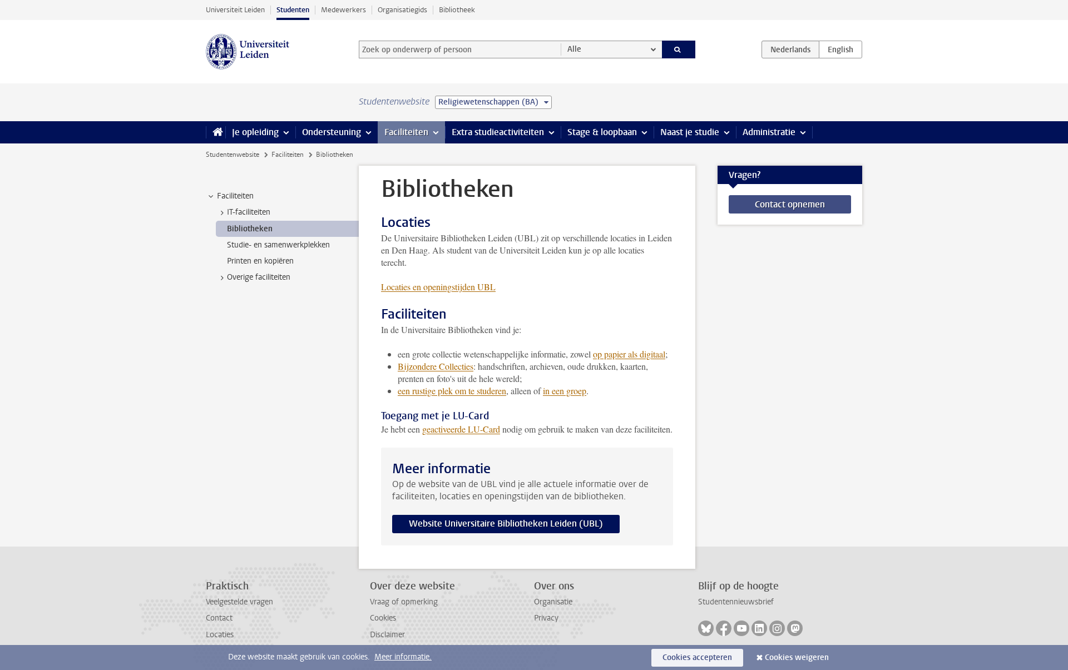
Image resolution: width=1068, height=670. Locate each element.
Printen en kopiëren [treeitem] (260, 261)
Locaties (220, 634)
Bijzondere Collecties (435, 366)
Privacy (546, 618)
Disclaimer (387, 634)
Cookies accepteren (697, 657)
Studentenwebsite (232, 154)
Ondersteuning (331, 132)
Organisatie (553, 602)
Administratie (769, 132)
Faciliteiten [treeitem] (235, 196)
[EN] (840, 49)
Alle (574, 49)
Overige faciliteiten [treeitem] (258, 277)
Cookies (383, 618)
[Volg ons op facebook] (723, 628)
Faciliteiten (406, 132)
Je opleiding (255, 132)
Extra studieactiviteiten (498, 132)
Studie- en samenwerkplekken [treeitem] (278, 245)
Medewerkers (343, 9)
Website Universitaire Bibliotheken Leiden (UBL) (506, 523)
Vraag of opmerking (404, 602)
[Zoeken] (679, 49)
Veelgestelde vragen (239, 602)
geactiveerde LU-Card (461, 429)
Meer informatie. (403, 657)
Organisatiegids (402, 9)
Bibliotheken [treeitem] (250, 229)
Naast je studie (689, 132)
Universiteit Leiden (235, 9)
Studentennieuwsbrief (736, 602)
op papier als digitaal (629, 354)
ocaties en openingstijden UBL (438, 286)
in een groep (564, 390)
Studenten (292, 9)
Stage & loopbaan (602, 132)
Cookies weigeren (797, 657)
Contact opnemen (790, 204)
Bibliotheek (457, 9)
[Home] (215, 132)
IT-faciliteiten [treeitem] (248, 212)
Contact (219, 618)
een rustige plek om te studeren (452, 390)
